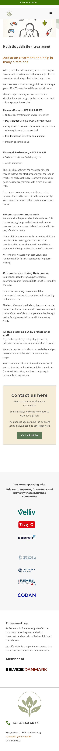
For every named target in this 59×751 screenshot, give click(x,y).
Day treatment (12, 120)
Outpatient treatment (16, 126)
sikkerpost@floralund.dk (18, 736)
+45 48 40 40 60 (29, 2)
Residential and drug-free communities (25, 135)
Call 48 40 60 (29, 435)
